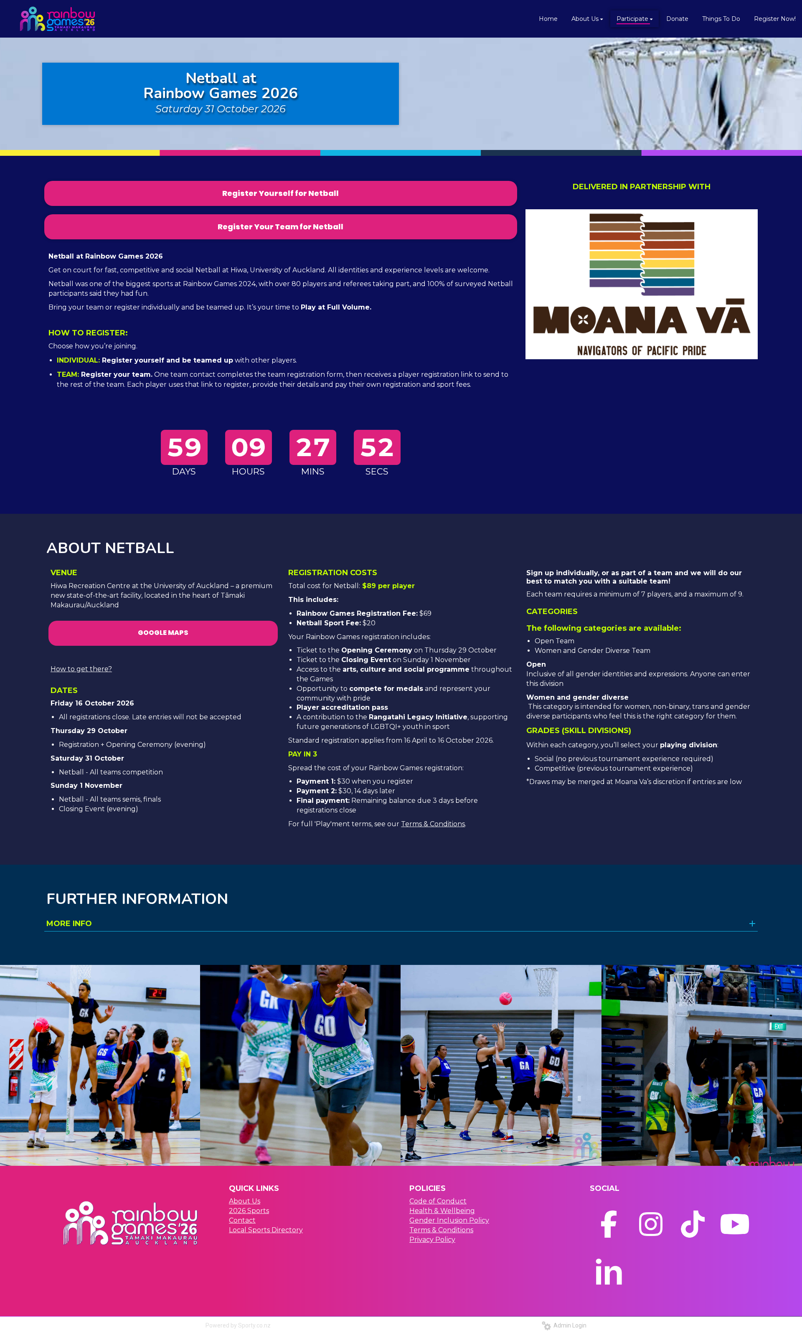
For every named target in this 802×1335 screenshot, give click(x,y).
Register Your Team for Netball (280, 226)
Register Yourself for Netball (280, 193)
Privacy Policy (432, 1240)
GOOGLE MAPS (163, 632)
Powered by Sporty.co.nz (238, 1325)
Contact (242, 1220)
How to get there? (81, 669)
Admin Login (568, 1325)
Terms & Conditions (433, 824)
